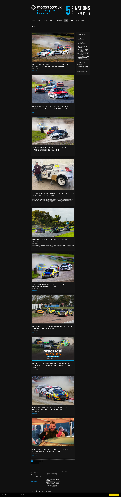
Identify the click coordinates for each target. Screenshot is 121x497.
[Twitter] (39, 491)
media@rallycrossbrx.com (82, 71)
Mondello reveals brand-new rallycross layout (50, 240)
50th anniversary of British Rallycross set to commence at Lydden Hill (52, 327)
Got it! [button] (113, 494)
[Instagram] (36, 491)
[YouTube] (42, 491)
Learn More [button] (41, 494)
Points (51, 20)
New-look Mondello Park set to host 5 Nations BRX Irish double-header (49, 149)
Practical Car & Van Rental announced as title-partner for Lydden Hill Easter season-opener (52, 365)
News (66, 20)
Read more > (34, 70)
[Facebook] (32, 491)
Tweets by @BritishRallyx (66, 472)
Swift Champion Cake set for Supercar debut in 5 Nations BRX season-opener (52, 450)
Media (71, 20)
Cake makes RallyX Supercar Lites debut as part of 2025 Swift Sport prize (53, 194)
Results (45, 20)
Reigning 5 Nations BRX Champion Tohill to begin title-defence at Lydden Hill (51, 408)
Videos (77, 20)
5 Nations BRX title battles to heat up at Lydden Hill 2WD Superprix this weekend (50, 107)
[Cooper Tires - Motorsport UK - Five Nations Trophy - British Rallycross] (60, 13)
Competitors (59, 20)
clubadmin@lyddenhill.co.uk (82, 67)
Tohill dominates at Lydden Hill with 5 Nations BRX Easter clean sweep (49, 285)
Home (33, 20)
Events (39, 20)
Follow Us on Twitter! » (75, 472)
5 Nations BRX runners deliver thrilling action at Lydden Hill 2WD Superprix (50, 65)
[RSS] (46, 491)
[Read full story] (53, 61)
